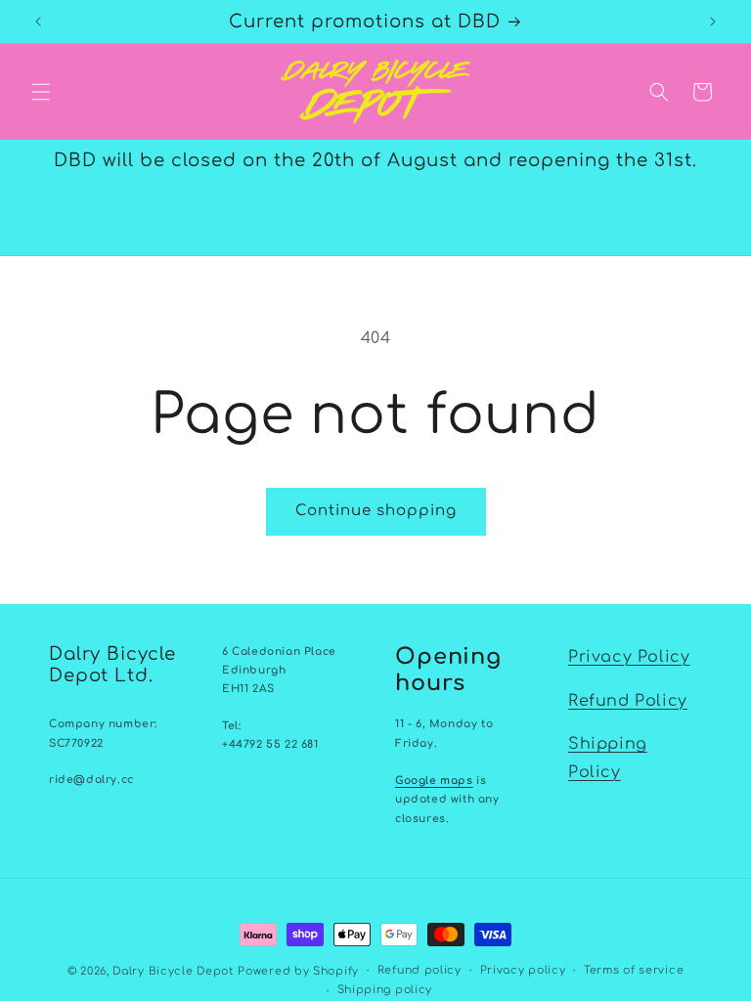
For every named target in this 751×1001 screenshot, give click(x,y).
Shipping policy (385, 989)
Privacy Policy (628, 657)
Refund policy (419, 970)
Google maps (434, 781)
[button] (41, 91)
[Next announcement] (712, 21)
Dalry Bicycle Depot (172, 971)
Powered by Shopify (298, 971)
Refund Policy (627, 701)
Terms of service (634, 970)
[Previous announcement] (38, 21)
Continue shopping (376, 510)
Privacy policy (523, 970)
